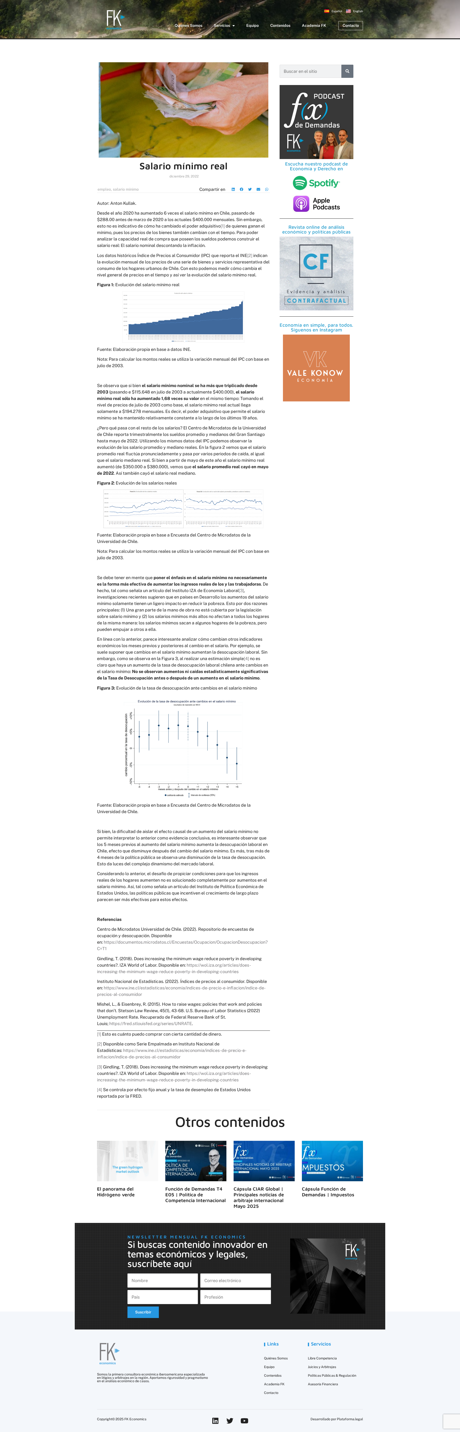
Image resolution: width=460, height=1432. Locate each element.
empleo (104, 189)
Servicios (222, 25)
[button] (233, 189)
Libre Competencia (322, 1358)
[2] (249, 255)
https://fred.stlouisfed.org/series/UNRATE (150, 1023)
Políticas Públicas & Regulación (332, 1375)
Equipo (252, 25)
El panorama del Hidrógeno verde (116, 1191)
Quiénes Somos (188, 25)
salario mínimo (126, 189)
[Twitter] (229, 1420)
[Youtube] (244, 1420)
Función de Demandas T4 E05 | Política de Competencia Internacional (195, 1194)
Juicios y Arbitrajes (322, 1367)
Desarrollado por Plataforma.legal (336, 1419)
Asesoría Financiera (323, 1384)
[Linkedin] (215, 1420)
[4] (246, 658)
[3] (241, 590)
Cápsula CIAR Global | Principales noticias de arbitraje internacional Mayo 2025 (259, 1197)
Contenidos (280, 25)
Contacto (271, 1393)
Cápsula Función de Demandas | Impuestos (328, 1191)
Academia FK (314, 25)
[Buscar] (347, 71)
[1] (223, 225)
